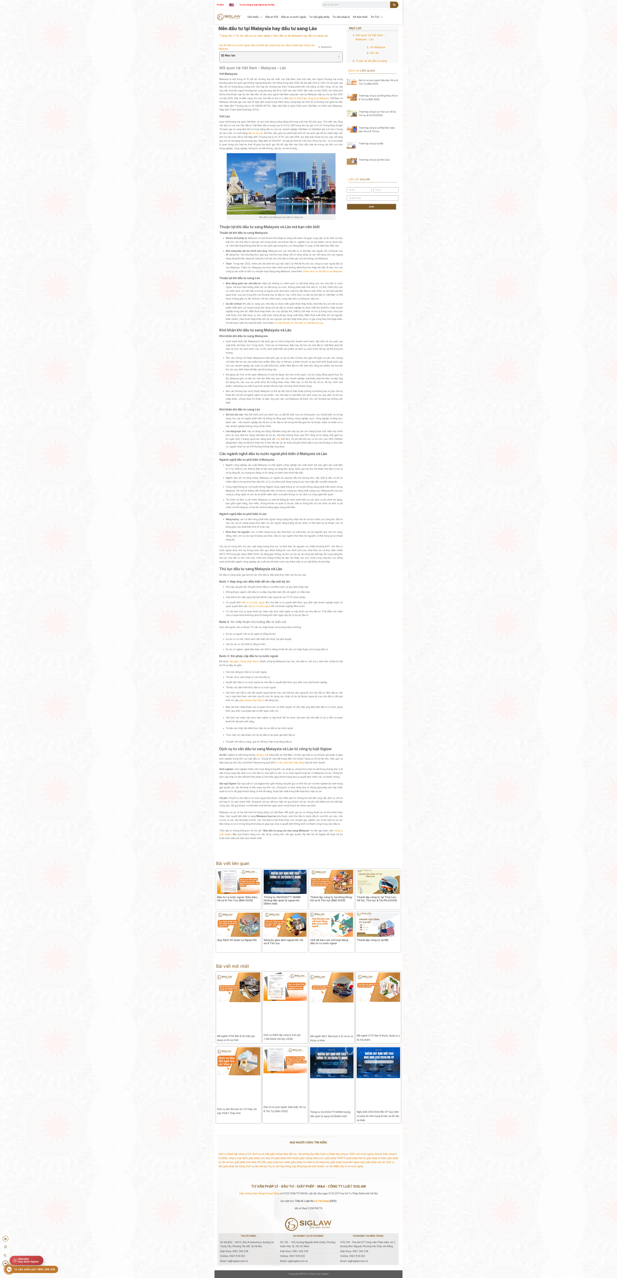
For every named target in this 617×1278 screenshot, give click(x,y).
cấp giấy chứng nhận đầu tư (244, 661)
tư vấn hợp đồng (282, 1105)
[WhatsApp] (5, 1246)
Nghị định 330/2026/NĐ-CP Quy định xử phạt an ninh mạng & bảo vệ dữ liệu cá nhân (378, 1055)
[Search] (394, 5)
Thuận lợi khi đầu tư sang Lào (371, 58)
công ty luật (262, 754)
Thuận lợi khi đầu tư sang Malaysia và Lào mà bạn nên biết (374, 50)
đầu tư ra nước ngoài (253, 602)
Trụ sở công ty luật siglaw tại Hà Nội (256, 5)
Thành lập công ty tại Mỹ (371, 118)
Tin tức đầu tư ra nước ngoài (252, 35)
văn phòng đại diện (308, 1093)
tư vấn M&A (332, 1105)
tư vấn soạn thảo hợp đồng (290, 762)
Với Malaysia (363, 39)
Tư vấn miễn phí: (34, 1269)
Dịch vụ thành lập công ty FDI (235, 1093)
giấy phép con (256, 1097)
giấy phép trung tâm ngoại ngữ (348, 1101)
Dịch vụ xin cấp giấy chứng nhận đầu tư (274, 1093)
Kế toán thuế (360, 17)
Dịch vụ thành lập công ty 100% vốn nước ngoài (346, 1093)
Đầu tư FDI (271, 17)
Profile (220, 5)
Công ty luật (314, 1213)
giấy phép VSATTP (335, 1097)
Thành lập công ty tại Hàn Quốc (374, 128)
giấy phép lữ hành (376, 1097)
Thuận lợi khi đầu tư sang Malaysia (373, 54)
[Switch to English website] (231, 5)
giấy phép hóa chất (245, 1101)
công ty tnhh (381, 1093)
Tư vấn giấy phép (319, 17)
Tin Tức (375, 17)
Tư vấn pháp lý (341, 17)
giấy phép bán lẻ (356, 1097)
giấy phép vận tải (375, 1101)
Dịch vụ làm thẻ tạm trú (258, 1105)
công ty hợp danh (237, 1097)
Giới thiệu (253, 17)
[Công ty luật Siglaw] (229, 17)
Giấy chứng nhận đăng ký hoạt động (259, 1132)
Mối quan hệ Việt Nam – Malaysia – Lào (370, 35)
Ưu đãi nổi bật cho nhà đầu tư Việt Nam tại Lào (299, 322)
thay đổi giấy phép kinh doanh (282, 1097)
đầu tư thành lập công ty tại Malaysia (309, 98)
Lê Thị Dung (321, 1140)
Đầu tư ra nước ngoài (293, 17)
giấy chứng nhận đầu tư (251, 700)
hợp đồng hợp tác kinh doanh (308, 1105)
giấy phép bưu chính (279, 1101)
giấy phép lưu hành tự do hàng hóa (310, 1101)
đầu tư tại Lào (255, 133)
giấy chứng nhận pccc (312, 1097)
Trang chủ (226, 35)
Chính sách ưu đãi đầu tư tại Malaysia (322, 271)
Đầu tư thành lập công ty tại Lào (267, 45)
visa (278, 439)
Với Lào (361, 43)
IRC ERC (261, 1101)
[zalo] (5, 1255)
